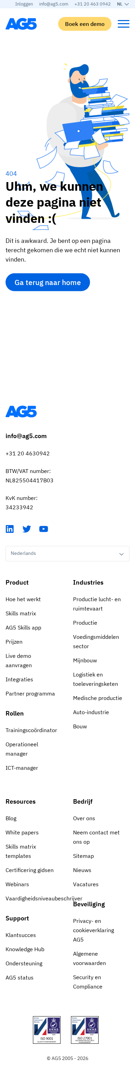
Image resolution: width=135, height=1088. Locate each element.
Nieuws (82, 870)
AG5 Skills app (23, 627)
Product (17, 582)
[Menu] (123, 24)
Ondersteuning (24, 963)
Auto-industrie (91, 712)
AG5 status (20, 977)
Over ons (84, 818)
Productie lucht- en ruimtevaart (97, 604)
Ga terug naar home (48, 282)
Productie (85, 622)
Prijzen (14, 641)
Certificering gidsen (30, 870)
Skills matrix (21, 613)
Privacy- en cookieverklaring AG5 (93, 930)
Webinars (17, 884)
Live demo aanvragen (19, 660)
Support (17, 918)
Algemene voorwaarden (89, 958)
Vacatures (86, 884)
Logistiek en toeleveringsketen (95, 679)
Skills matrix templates (21, 851)
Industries (88, 582)
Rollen (15, 713)
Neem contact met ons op (96, 837)
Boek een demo (85, 23)
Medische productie (97, 697)
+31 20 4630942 (28, 453)
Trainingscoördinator (31, 730)
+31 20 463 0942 (92, 4)
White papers (22, 832)
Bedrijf (82, 801)
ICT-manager (22, 767)
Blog (11, 818)
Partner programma (30, 693)
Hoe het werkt (23, 599)
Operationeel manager (22, 749)
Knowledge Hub (25, 949)
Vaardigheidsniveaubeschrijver (34, 898)
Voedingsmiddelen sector (96, 641)
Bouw (80, 726)
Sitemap (83, 855)
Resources (21, 801)
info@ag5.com (53, 4)
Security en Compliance (87, 982)
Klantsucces (21, 934)
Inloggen (24, 4)
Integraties (19, 679)
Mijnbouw (85, 660)
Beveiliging (89, 904)
